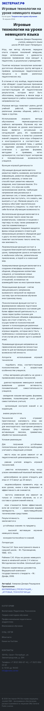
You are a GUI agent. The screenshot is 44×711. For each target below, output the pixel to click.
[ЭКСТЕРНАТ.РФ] (13, 3)
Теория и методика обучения (24, 16)
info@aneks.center (10, 670)
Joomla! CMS (7, 701)
